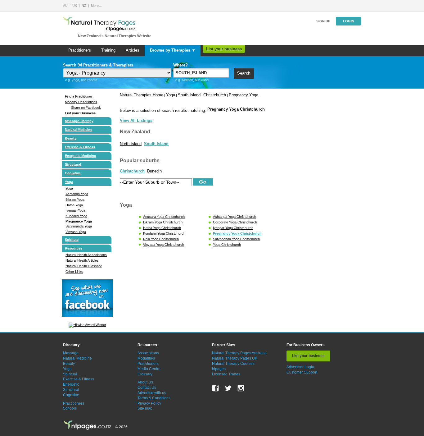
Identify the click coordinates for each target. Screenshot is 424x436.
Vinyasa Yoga (75, 232)
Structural (73, 164)
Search (243, 73)
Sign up (323, 21)
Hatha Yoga (74, 205)
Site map (145, 408)
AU (65, 5)
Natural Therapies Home (141, 95)
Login (348, 21)
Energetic (71, 384)
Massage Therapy (79, 121)
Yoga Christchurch (227, 244)
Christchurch (214, 95)
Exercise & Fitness (80, 147)
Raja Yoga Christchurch (161, 239)
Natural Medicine (78, 129)
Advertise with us (152, 393)
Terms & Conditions (154, 398)
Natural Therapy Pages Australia (239, 353)
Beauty (70, 138)
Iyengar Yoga (75, 210)
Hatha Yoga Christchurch (162, 228)
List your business (224, 49)
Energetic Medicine (80, 156)
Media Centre (149, 369)
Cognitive (73, 173)
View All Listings (136, 120)
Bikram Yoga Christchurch (163, 222)
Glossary (145, 374)
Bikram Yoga (74, 199)
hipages (219, 369)
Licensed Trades (226, 374)
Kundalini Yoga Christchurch (164, 233)
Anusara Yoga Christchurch (164, 216)
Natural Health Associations (86, 255)
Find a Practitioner (78, 96)
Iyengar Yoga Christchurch (233, 228)
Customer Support (301, 372)
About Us (145, 382)
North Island (131, 143)
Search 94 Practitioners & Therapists (98, 65)
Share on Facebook (86, 107)
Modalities (146, 358)
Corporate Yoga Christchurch (235, 222)
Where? (180, 65)
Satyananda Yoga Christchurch (236, 239)
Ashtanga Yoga (76, 194)
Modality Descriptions (81, 102)
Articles (132, 50)
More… (96, 5)
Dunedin (154, 171)
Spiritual (72, 239)
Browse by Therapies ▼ (173, 50)
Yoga (69, 182)
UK (74, 5)
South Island (189, 95)
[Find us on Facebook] (215, 388)
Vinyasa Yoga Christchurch (163, 244)
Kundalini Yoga (76, 216)
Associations (148, 353)
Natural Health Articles (82, 260)
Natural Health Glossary (83, 266)
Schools (70, 408)
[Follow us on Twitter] (228, 388)
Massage (71, 353)
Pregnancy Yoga (78, 221)
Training (108, 50)
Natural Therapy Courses (233, 363)
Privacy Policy (149, 403)
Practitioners (79, 50)
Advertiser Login (300, 367)
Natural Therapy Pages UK (234, 358)
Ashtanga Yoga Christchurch (234, 216)
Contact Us (147, 387)
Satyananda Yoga (78, 226)
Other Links (74, 271)
